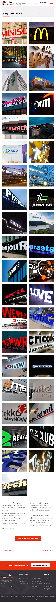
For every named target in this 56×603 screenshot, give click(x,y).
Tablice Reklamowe (36, 581)
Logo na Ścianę (22, 581)
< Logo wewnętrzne (9, 550)
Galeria (39, 14)
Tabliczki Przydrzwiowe (37, 583)
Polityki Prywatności (31, 596)
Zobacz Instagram (50, 586)
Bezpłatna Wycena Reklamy (17, 565)
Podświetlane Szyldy (23, 583)
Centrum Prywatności (28, 597)
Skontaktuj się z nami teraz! (28, 538)
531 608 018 (43, 2)
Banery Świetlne (22, 585)
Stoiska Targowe (35, 588)
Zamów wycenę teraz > (40, 565)
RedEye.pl (35, 14)
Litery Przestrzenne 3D (24, 578)
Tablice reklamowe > (47, 550)
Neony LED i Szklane (36, 578)
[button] (2, 600)
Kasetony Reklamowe (24, 580)
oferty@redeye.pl (41, 4)
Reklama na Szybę (36, 580)
